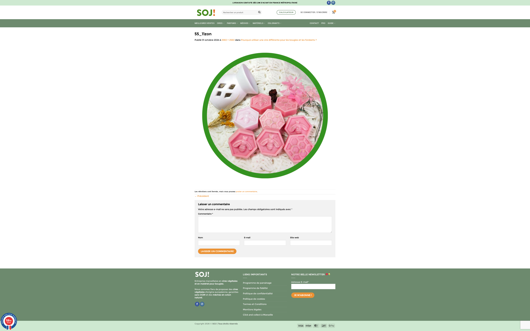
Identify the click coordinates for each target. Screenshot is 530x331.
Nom (200, 237)
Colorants (274, 23)
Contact (314, 23)
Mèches (244, 23)
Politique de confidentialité (258, 293)
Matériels (258, 23)
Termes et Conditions (255, 304)
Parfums (231, 23)
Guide (330, 23)
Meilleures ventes (204, 23)
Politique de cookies (254, 299)
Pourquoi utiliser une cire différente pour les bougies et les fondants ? (279, 40)
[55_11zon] (265, 115)
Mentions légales (252, 309)
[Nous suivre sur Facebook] (329, 3)
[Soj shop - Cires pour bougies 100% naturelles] (206, 12)
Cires (219, 23)
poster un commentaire (246, 191)
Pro (323, 23)
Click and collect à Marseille (258, 314)
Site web (294, 237)
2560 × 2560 (228, 40)
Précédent (202, 196)
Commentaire (205, 214)
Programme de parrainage (257, 283)
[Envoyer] (259, 12)
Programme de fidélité (255, 288)
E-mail (247, 237)
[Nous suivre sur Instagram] (333, 3)
